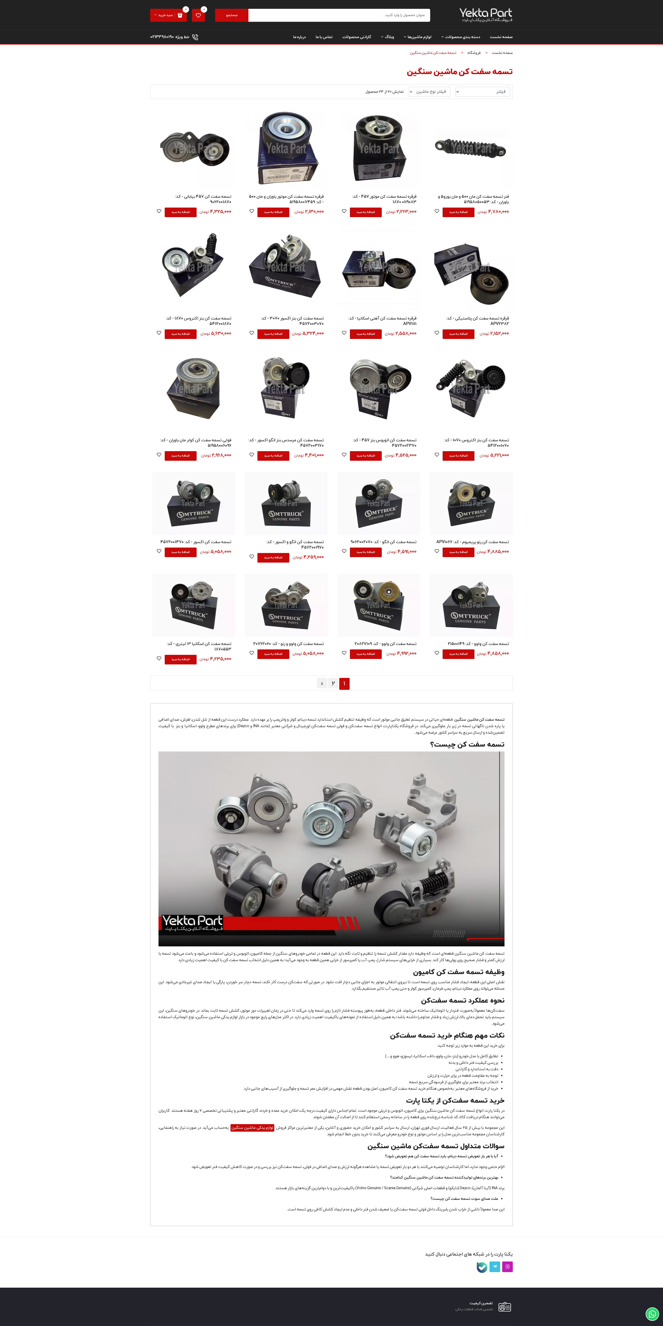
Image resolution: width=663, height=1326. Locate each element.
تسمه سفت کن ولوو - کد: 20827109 (385, 644)
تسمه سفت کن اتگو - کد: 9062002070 (383, 542)
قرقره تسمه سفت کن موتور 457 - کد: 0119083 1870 (384, 199)
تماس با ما (324, 37)
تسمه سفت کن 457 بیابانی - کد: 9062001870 (203, 199)
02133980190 (162, 37)
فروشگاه (474, 53)
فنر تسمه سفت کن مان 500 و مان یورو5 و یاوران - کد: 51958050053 (473, 199)
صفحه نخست (501, 37)
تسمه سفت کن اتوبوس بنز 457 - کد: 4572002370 (384, 443)
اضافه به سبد (458, 212)
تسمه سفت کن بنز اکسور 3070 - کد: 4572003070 (292, 321)
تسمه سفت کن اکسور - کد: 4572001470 (195, 542)
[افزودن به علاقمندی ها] (437, 212)
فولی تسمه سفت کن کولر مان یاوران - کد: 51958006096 (195, 443)
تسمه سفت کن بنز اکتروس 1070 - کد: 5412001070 (476, 443)
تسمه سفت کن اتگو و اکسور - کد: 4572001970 (295, 544)
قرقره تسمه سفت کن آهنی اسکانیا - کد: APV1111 (382, 321)
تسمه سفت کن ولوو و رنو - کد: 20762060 (288, 644)
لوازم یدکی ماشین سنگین (252, 1128)
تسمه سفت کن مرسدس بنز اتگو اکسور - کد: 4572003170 (286, 443)
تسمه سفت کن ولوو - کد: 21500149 (478, 644)
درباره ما (299, 37)
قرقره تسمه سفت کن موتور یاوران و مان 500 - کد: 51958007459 (286, 199)
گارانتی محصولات (356, 37)
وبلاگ (389, 37)
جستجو (232, 15)
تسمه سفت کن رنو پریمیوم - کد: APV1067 (472, 542)
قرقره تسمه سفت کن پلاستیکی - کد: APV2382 (477, 321)
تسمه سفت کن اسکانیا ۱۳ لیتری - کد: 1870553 (199, 646)
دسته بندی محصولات (462, 37)
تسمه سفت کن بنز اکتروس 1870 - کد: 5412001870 (198, 321)
